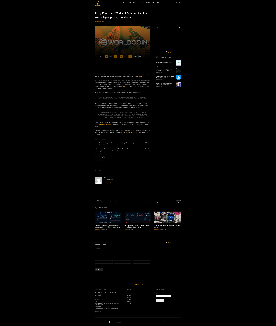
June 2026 (129, 297)
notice (140, 76)
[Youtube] (114, 181)
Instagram (137, 284)
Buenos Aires (109, 124)
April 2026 (128, 301)
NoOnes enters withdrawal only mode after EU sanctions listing (137, 226)
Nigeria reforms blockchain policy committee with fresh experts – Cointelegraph (163, 202)
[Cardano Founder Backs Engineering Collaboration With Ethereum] (178, 84)
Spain (96, 124)
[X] (179, 3)
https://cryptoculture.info (108, 179)
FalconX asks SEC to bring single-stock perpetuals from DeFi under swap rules (107, 226)
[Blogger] (104, 181)
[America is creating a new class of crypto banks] (167, 217)
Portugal (101, 124)
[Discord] (106, 181)
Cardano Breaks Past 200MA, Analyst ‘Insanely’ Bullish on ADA (109, 202)
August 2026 (129, 293)
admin (104, 177)
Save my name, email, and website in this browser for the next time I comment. (112, 266)
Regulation (98, 21)
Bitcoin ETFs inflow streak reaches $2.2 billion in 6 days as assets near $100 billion (165, 62)
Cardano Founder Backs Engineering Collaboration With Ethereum (164, 83)
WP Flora (119, 322)
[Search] (179, 27)
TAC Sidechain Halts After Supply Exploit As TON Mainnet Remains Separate (165, 76)
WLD (98, 84)
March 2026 (129, 303)
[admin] (98, 180)
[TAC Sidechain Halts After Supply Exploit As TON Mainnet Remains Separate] (178, 77)
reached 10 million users (132, 132)
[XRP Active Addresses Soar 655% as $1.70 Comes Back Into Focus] (178, 70)
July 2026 (128, 295)
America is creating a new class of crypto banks (167, 226)
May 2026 (128, 299)
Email (157, 293)
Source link (98, 171)
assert (125, 86)
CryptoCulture (105, 322)
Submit (160, 300)
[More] (140, 56)
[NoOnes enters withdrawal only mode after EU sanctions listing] (138, 217)
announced (115, 149)
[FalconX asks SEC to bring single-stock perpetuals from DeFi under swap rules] (108, 217)
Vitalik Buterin (104, 145)
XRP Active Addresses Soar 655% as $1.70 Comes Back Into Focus (164, 69)
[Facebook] (108, 181)
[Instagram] (176, 3)
